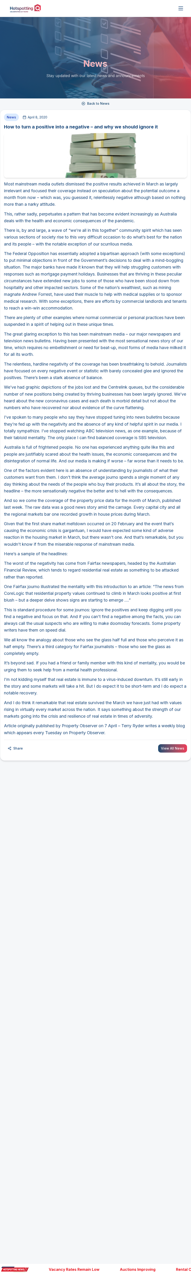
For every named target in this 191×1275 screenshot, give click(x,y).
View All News (172, 748)
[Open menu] (180, 8)
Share (18, 748)
